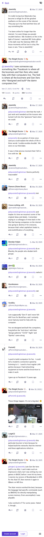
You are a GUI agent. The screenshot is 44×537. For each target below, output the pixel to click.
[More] (40, 51)
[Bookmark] (33, 51)
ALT (39, 421)
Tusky (28, 89)
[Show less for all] (41, 3)
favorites (27, 93)
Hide (38, 406)
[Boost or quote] (18, 51)
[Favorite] (25, 51)
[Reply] (4, 98)
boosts (6, 93)
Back (7, 3)
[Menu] (40, 534)
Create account (10, 534)
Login (23, 534)
